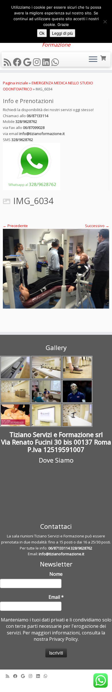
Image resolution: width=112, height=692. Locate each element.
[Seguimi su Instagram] (37, 62)
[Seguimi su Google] (28, 62)
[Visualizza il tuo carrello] (103, 57)
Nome (56, 574)
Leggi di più (62, 33)
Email (56, 597)
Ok (42, 33)
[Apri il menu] (93, 59)
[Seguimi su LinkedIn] (46, 62)
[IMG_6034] (56, 269)
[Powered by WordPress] (56, 684)
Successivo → (97, 225)
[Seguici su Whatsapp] (56, 62)
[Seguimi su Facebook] (18, 62)
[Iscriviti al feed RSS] (8, 62)
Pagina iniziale (15, 82)
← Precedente (15, 225)
